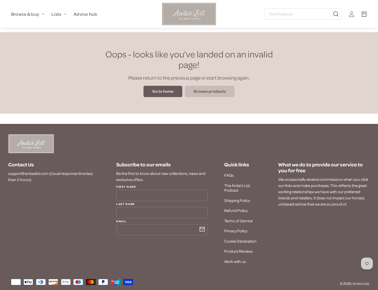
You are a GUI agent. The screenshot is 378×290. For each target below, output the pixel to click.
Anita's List (361, 283)
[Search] (335, 14)
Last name (125, 204)
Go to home (163, 91)
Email (121, 221)
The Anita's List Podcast (237, 188)
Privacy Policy (235, 230)
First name (126, 186)
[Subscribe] (202, 229)
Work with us (235, 261)
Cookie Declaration (240, 241)
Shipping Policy (237, 200)
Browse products (210, 91)
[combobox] (302, 14)
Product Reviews (238, 251)
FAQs (229, 175)
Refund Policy (236, 210)
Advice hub (85, 14)
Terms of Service (238, 220)
